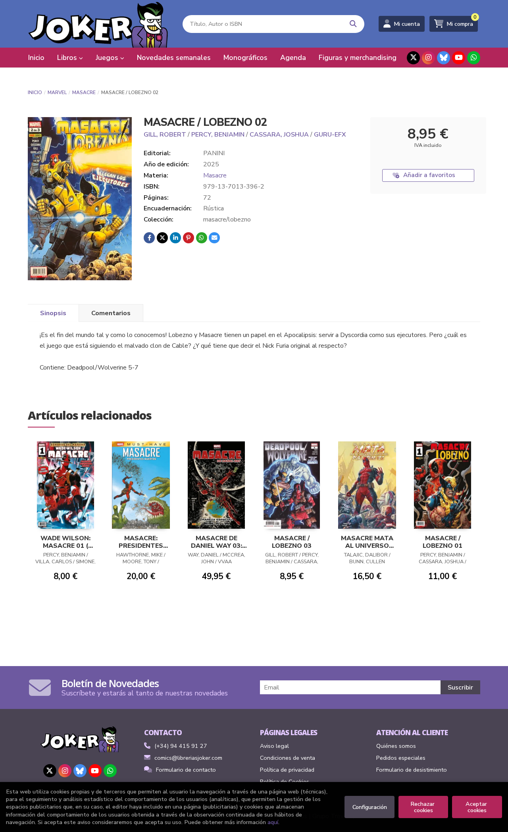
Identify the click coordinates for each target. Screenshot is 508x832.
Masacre (84, 92)
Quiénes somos (396, 746)
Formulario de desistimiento (411, 770)
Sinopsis (53, 313)
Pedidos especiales (400, 758)
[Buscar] (353, 24)
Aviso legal (274, 746)
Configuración (369, 807)
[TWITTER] (413, 57)
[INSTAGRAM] (428, 57)
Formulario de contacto (186, 770)
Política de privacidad (287, 770)
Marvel (57, 92)
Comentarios (111, 313)
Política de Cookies (284, 782)
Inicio (35, 92)
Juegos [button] (108, 57)
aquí (272, 822)
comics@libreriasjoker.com (188, 758)
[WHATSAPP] (473, 57)
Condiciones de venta (287, 758)
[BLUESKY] (443, 57)
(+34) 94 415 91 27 (180, 746)
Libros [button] (68, 57)
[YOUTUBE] (458, 57)
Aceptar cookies (477, 807)
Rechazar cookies (423, 807)
